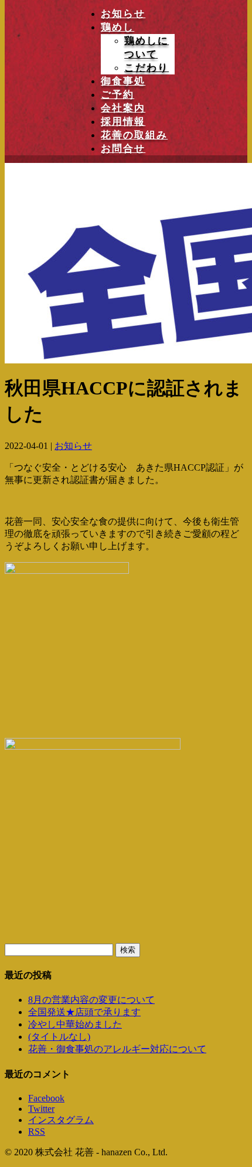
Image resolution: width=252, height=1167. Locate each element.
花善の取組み (134, 135)
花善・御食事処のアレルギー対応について (117, 1049)
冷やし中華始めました (75, 1024)
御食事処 (123, 81)
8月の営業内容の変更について (91, 1000)
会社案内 (123, 108)
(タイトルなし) (59, 1037)
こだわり (146, 67)
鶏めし (117, 27)
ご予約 (117, 94)
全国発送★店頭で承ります (84, 1012)
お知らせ (123, 13)
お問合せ (123, 148)
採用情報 (123, 121)
